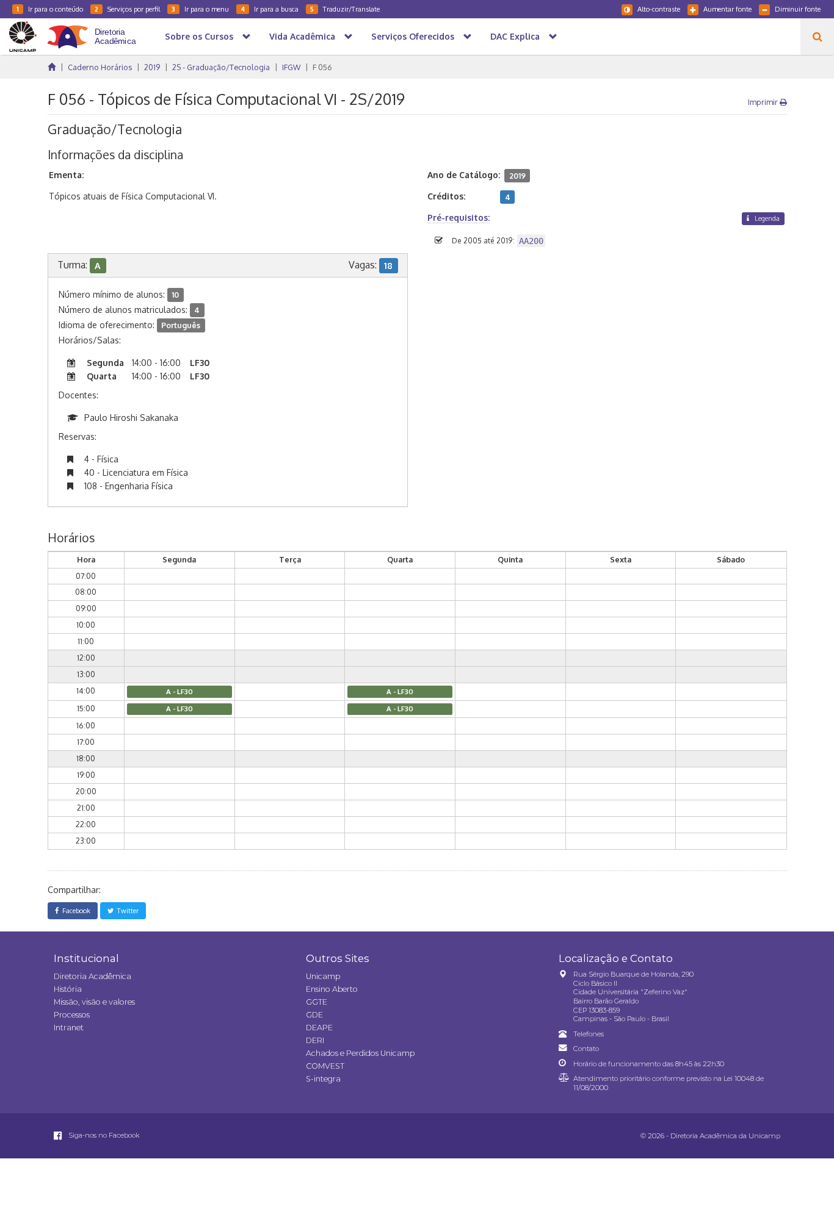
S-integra (323, 1078)
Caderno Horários (100, 67)
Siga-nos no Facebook (103, 1135)
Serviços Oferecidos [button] (412, 36)
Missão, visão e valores (94, 1001)
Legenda (766, 218)
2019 (152, 67)
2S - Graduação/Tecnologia (221, 67)
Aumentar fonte (727, 8)
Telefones (588, 1034)
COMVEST (325, 1066)
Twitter (126, 910)
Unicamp (323, 976)
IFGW (291, 67)
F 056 (322, 67)
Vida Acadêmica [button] (302, 36)
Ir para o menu (200, 8)
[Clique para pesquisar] (817, 36)
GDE (314, 1014)
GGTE (316, 1001)
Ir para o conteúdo (49, 8)
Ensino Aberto (332, 989)
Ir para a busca (270, 8)
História (68, 989)
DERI (315, 1040)
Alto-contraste (658, 8)
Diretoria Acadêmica (92, 976)
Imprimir (764, 102)
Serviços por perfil (127, 8)
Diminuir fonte (798, 8)
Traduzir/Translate (345, 8)
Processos (72, 1014)
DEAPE (319, 1027)
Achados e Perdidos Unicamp (360, 1053)
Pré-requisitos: (458, 217)
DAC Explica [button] (515, 36)
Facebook (74, 910)
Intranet (69, 1027)
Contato (586, 1048)
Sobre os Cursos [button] (199, 36)
